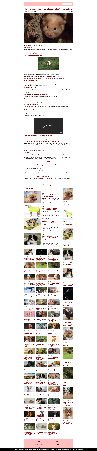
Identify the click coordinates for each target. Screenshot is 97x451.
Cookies (57, 445)
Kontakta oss (57, 447)
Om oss (57, 444)
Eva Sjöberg (48, 218)
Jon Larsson (33, 11)
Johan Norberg (50, 191)
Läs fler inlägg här (48, 185)
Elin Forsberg (48, 205)
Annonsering (57, 443)
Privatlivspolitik (81, 449)
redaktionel (71, 11)
